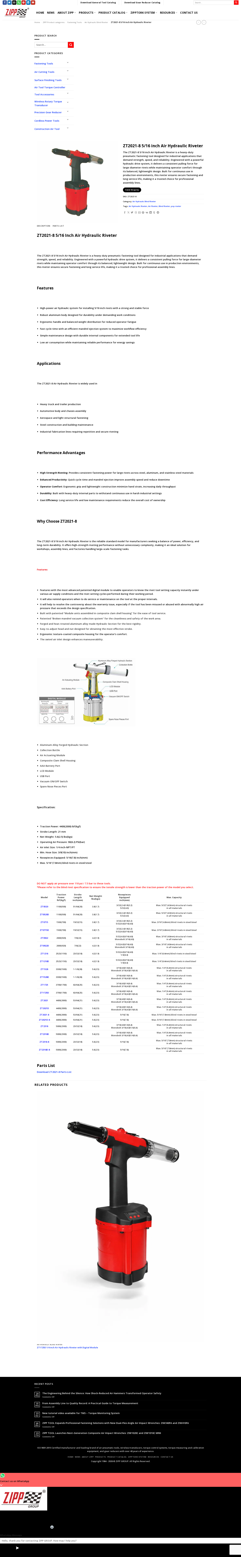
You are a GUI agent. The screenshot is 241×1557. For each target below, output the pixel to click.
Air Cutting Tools (44, 71)
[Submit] (236, 2)
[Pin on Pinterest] (143, 212)
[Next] (45, 1360)
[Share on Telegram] (158, 212)
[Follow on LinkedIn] (28, 2)
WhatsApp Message (11, 1535)
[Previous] (37, 1360)
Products (86, 12)
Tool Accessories (44, 94)
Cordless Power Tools (46, 120)
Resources (167, 12)
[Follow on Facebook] (5, 2)
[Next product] (198, 22)
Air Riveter (153, 206)
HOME (40, 12)
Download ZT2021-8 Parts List (54, 1071)
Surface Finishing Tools (47, 80)
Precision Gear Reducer (48, 112)
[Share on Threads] (136, 212)
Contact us (189, 12)
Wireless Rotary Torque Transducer (48, 103)
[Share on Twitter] (132, 212)
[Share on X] (128, 212)
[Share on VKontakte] (147, 212)
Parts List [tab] (58, 226)
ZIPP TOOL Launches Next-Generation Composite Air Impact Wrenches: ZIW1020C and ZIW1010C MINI (101, 1433)
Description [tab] (43, 226)
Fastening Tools (74, 22)
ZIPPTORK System (143, 12)
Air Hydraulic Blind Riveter (96, 22)
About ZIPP (66, 12)
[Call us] (19, 2)
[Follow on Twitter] (9, 2)
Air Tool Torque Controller (49, 87)
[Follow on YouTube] (33, 2)
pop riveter (176, 206)
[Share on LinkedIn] (150, 212)
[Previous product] (204, 22)
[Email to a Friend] (139, 212)
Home (37, 22)
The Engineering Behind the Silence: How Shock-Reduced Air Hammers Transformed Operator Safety (101, 1393)
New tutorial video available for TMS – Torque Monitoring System (81, 1413)
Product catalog (112, 12)
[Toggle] (67, 62)
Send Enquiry (132, 190)
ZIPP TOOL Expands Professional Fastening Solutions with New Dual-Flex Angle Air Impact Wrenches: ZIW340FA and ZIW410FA (115, 1423)
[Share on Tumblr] (154, 212)
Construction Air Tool (47, 128)
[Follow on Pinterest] (23, 2)
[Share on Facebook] (125, 212)
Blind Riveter (164, 206)
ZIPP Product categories (54, 22)
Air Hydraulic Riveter (138, 206)
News (50, 12)
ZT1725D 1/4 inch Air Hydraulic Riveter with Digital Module (67, 1347)
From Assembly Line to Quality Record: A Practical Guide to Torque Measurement (90, 1403)
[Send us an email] (14, 2)
